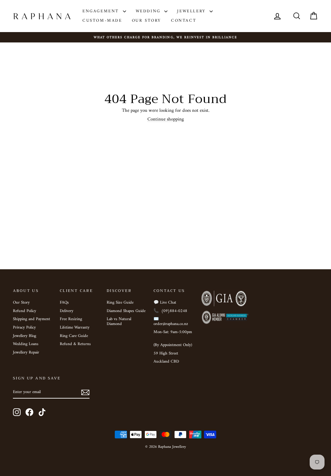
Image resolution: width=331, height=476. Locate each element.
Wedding (149, 11)
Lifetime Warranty (75, 327)
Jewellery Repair (26, 352)
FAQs (64, 302)
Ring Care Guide (74, 336)
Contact (183, 20)
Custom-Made (102, 20)
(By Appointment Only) (173, 345)
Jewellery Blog (24, 336)
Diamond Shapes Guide (126, 311)
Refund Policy (24, 311)
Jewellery (192, 11)
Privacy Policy (24, 327)
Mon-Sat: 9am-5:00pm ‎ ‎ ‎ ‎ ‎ (173, 334)
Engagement (101, 11)
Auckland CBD (166, 361)
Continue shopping (165, 119)
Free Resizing (71, 319)
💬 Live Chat (165, 302)
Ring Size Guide (120, 302)
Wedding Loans (25, 344)
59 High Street (166, 353)
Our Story (146, 20)
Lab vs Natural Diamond (119, 321)
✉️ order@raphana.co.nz (171, 321)
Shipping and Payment (31, 319)
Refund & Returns (75, 344)
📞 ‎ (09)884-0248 (170, 311)
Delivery (66, 311)
